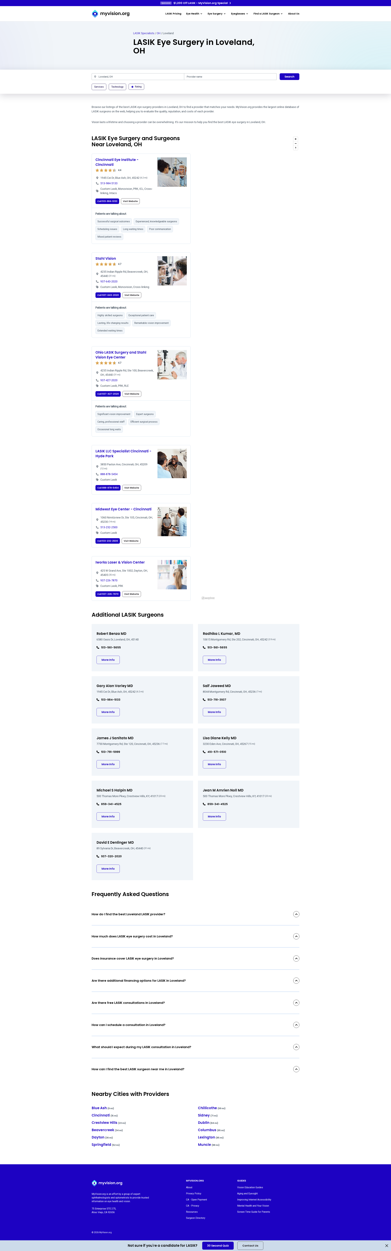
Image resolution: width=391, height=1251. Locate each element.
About (189, 1187)
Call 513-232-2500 (107, 540)
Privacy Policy (193, 1193)
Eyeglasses (238, 13)
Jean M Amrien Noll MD (223, 790)
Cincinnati (105, 1115)
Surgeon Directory (195, 1217)
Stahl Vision (105, 258)
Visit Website (130, 201)
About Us (293, 13)
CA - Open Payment (196, 1199)
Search (289, 76)
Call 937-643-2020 (108, 295)
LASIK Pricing (173, 13)
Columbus (211, 1130)
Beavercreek (107, 1130)
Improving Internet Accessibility (254, 1199)
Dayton (102, 1137)
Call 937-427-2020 (108, 393)
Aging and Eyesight (247, 1193)
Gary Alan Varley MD (115, 686)
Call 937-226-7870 (108, 594)
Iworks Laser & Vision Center (120, 562)
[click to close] (387, 1245)
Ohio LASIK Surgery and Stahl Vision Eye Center (120, 355)
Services (99, 86)
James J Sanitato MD (115, 738)
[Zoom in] (295, 139)
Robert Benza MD (111, 633)
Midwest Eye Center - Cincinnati (123, 509)
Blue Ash (103, 1108)
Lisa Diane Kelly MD (219, 738)
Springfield (106, 1144)
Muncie (209, 1144)
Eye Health (192, 13)
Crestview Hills (109, 1122)
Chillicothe (212, 1108)
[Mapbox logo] (208, 598)
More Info (111, 660)
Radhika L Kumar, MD (221, 633)
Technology (117, 86)
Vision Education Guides (250, 1187)
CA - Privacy (192, 1205)
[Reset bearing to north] (295, 148)
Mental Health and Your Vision (253, 1205)
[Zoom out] (295, 143)
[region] (249, 368)
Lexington (211, 1137)
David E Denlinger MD (115, 842)
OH (159, 33)
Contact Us (250, 1245)
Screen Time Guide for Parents (253, 1211)
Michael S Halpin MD (114, 790)
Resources (192, 1211)
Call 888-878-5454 (108, 487)
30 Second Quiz (218, 1245)
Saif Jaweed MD (217, 686)
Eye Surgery (215, 13)
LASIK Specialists (143, 33)
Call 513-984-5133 (107, 201)
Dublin (208, 1122)
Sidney (208, 1115)
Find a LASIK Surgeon (267, 13)
